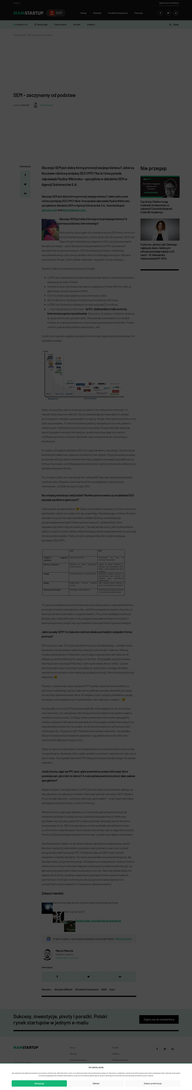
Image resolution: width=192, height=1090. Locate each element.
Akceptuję (39, 1083)
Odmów (96, 1083)
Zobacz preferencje (153, 1083)
